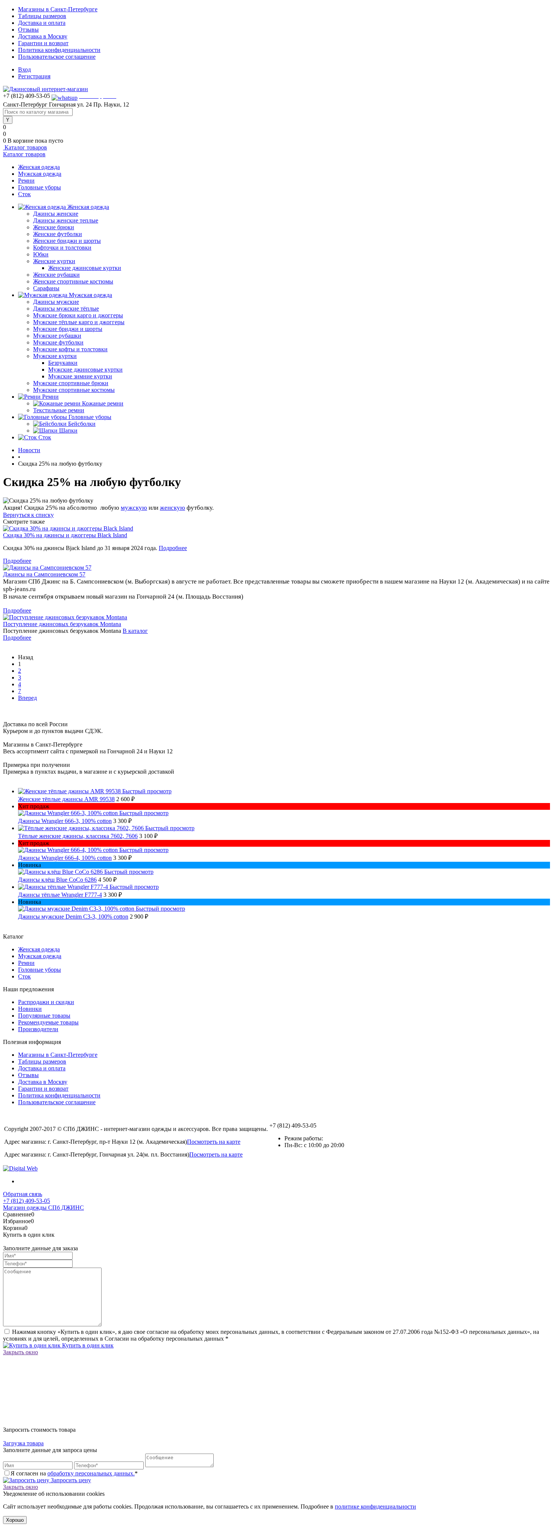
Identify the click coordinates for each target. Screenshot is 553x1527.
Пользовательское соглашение (57, 56)
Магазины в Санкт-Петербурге (57, 9)
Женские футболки (57, 234)
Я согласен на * (74, 1473)
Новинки (30, 1009)
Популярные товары (44, 1015)
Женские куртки (54, 261)
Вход (24, 69)
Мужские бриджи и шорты (67, 329)
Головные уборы (39, 187)
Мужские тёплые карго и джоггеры (79, 322)
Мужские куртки (55, 356)
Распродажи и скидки (46, 1002)
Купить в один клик (87, 1345)
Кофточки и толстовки (62, 247)
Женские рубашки (56, 274)
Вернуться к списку (28, 515)
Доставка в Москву (42, 36)
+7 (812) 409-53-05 (26, 1201)
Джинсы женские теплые (65, 220)
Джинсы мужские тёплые (66, 308)
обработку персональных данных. (91, 1473)
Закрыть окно (20, 1352)
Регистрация (34, 76)
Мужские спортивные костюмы (74, 390)
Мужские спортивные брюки (70, 383)
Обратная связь (22, 1194)
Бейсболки (82, 424)
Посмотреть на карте (213, 1141)
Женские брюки (53, 227)
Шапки (68, 430)
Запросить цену (70, 1480)
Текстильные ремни (58, 410)
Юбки (41, 254)
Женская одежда (39, 167)
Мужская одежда (39, 174)
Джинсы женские (55, 213)
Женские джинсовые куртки (84, 268)
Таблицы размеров (42, 16)
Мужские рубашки (57, 335)
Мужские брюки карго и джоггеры (78, 315)
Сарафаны (46, 288)
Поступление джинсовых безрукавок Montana (62, 624)
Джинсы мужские (56, 302)
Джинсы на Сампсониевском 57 (44, 574)
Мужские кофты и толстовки (70, 349)
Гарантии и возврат (43, 43)
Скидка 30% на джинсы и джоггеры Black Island (65, 535)
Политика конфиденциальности (59, 50)
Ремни (26, 180)
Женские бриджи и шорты (67, 241)
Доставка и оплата (41, 23)
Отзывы (28, 29)
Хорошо (15, 1520)
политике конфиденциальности (375, 1506)
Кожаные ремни (102, 403)
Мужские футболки (58, 342)
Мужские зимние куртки (80, 376)
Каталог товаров (25, 147)
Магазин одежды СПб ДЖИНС (43, 1207)
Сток (24, 194)
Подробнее (173, 548)
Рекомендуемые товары (48, 1022)
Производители (38, 1029)
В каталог (135, 631)
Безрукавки (62, 363)
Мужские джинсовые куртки (85, 369)
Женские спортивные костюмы (73, 281)
